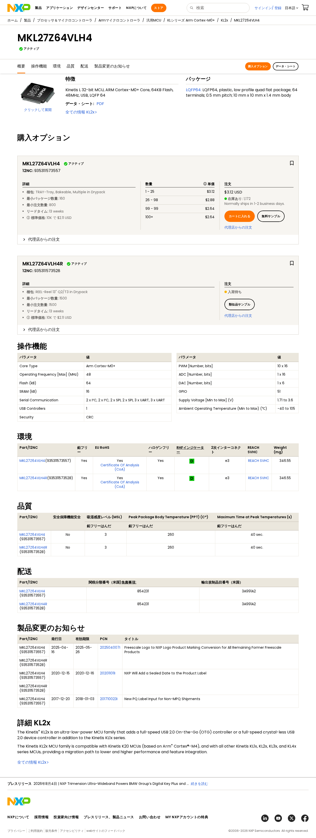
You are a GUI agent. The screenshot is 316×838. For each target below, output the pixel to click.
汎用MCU (153, 20)
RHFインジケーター (190, 449)
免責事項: (128, 582)
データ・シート (286, 66)
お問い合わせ (149, 817)
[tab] (158, 239)
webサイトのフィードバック (105, 831)
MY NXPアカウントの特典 (186, 817)
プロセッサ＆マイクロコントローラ (64, 20)
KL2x (224, 20)
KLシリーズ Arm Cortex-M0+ (191, 20)
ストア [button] (158, 8)
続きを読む (199, 783)
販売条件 (51, 831)
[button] (291, 7)
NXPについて (18, 817)
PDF (100, 104)
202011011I (107, 673)
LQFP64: (193, 90)
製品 (27, 20)
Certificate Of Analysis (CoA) (119, 467)
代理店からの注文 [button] (44, 239)
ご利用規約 (35, 831)
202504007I (110, 647)
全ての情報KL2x (80, 112)
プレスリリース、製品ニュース (109, 817)
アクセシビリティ (72, 831)
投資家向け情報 (66, 817)
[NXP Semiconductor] (18, 8)
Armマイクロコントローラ (119, 20)
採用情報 (41, 817)
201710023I (109, 698)
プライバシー (16, 831)
